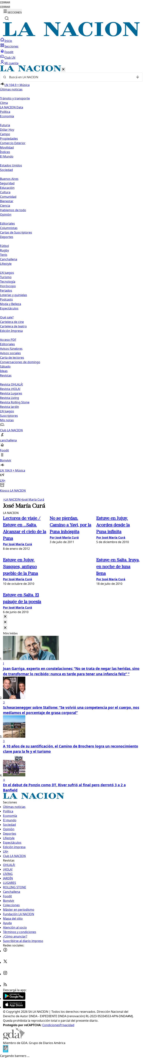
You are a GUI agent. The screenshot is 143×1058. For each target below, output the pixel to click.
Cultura (5, 192)
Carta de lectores (12, 358)
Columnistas (9, 228)
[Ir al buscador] (6, 18)
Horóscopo (8, 286)
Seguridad (7, 183)
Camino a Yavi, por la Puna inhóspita (70, 525)
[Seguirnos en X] (5, 962)
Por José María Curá (17, 544)
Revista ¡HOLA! (10, 389)
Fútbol (4, 246)
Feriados (6, 290)
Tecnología (7, 282)
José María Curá (32, 499)
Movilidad (7, 147)
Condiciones (51, 1025)
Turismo (6, 277)
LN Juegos (7, 273)
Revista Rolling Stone (14, 402)
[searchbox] (70, 77)
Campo (5, 134)
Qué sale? (7, 317)
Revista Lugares (11, 393)
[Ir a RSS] (5, 986)
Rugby (4, 250)
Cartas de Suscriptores (16, 232)
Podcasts (6, 299)
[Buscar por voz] (137, 77)
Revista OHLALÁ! (11, 384)
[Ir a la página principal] (71, 35)
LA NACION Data (11, 107)
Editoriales (7, 223)
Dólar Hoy (7, 130)
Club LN (9, 57)
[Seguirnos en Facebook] (5, 951)
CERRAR (5, 2)
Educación (7, 188)
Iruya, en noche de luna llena (118, 567)
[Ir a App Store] (14, 1007)
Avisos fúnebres (11, 349)
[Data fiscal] (5, 1051)
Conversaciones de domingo (20, 362)
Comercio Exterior (13, 143)
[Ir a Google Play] (14, 999)
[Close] (5, 616)
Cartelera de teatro (13, 326)
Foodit (8, 52)
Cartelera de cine (12, 322)
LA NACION (11, 499)
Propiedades (9, 139)
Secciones (11, 46)
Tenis (3, 255)
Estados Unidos (11, 165)
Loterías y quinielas (13, 295)
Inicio (8, 41)
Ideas (4, 371)
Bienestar (6, 201)
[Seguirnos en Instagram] (5, 974)
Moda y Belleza (10, 304)
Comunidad (8, 197)
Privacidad (67, 1025)
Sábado (5, 366)
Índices (5, 152)
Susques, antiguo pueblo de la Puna (20, 567)
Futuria (5, 125)
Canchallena (8, 259)
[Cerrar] (63, 69)
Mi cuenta (11, 63)
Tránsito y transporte (15, 98)
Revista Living (9, 398)
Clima (4, 103)
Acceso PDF (8, 340)
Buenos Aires (9, 179)
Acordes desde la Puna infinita (113, 525)
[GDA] (14, 1038)
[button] (71, 279)
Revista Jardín (9, 407)
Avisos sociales (10, 353)
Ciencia (5, 206)
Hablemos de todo (13, 210)
